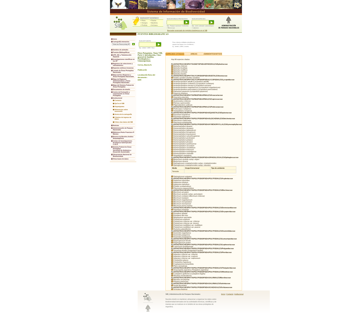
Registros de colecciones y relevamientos (123, 64)
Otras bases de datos (120, 159)
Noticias (116, 125)
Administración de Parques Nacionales (123, 129)
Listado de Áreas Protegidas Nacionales (123, 71)
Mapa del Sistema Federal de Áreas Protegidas (123, 86)
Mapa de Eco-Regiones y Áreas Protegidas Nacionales (123, 75)
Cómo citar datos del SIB (124, 122)
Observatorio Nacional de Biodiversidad (122, 155)
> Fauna (153, 21)
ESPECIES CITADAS (175, 54)
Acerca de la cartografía (123, 114)
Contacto (118, 100)
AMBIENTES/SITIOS (213, 54)
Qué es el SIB (119, 103)
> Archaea (154, 25)
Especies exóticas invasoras (123, 68)
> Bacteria (154, 23)
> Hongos (144, 23)
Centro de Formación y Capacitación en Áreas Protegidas (121, 93)
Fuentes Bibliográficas (121, 52)
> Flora (142, 21)
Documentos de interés (121, 89)
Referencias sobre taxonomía (121, 110)
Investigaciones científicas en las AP (124, 60)
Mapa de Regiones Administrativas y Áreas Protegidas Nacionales (121, 80)
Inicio (115, 39)
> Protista (143, 25)
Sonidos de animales (120, 50)
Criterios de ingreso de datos (123, 118)
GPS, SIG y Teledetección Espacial (122, 55)
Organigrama (119, 106)
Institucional (238, 294)
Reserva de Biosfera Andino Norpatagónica (123, 137)
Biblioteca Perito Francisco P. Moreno (123, 133)
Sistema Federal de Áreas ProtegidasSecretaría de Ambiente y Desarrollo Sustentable (122, 149)
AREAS (194, 54)
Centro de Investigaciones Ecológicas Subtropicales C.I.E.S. (122, 142)
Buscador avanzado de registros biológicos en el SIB (187, 31)
